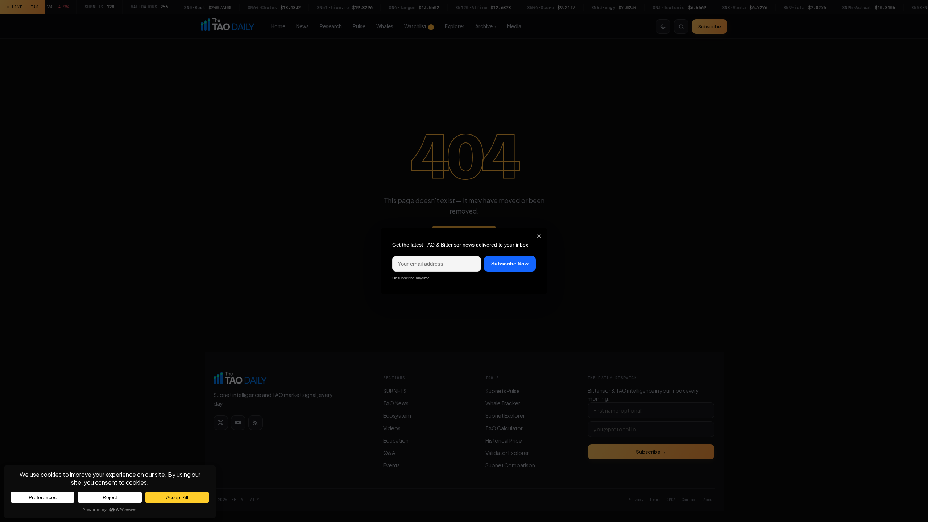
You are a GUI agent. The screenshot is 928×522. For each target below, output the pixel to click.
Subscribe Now (510, 263)
